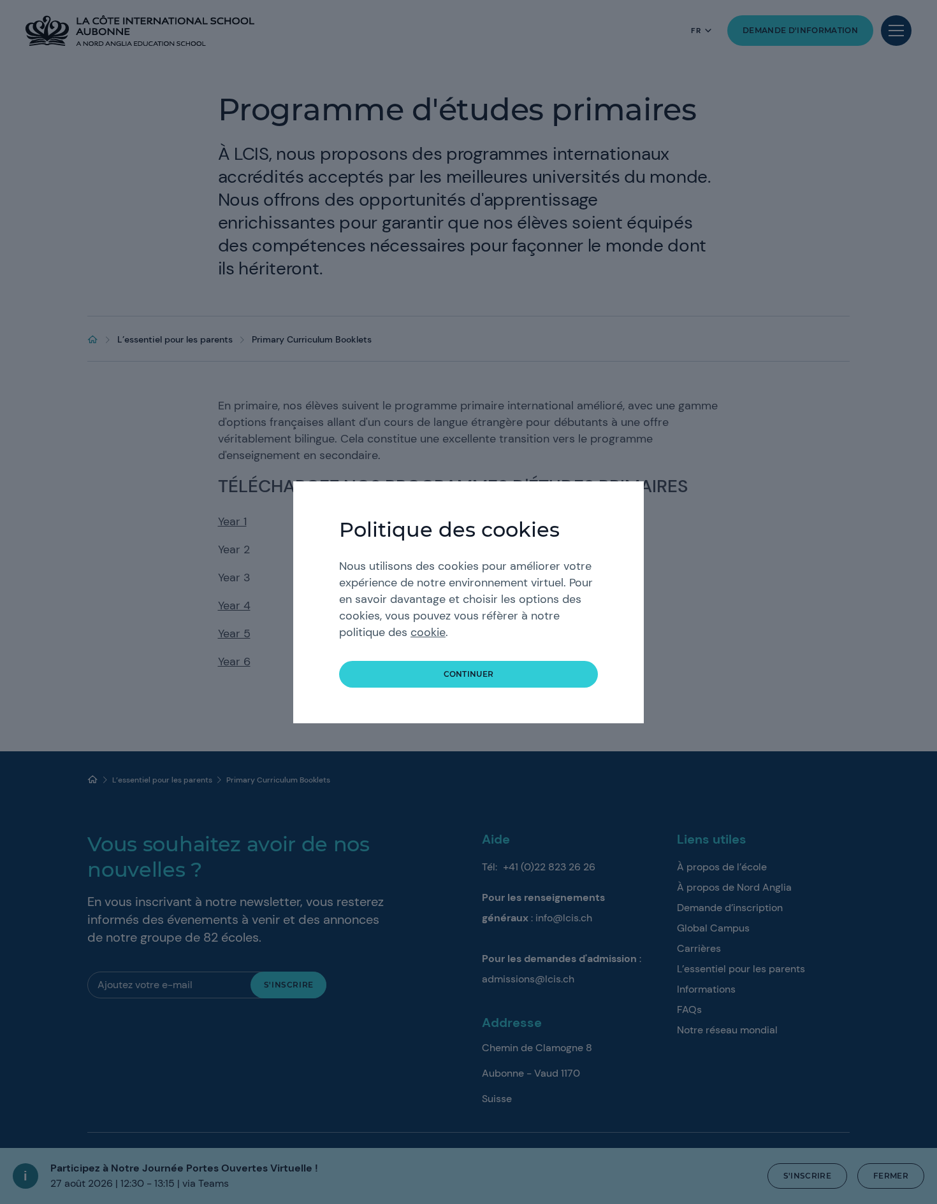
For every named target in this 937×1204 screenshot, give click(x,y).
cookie (428, 632)
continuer (469, 674)
